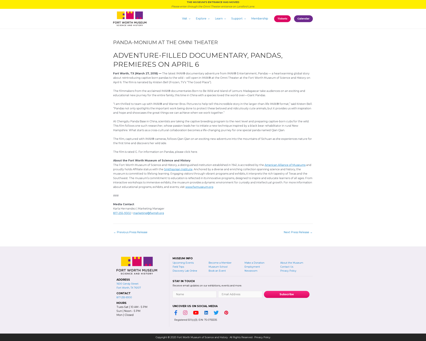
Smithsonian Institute (178, 169)
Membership (259, 18)
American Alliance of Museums (285, 165)
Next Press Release (298, 232)
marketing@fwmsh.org (148, 213)
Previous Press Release (130, 232)
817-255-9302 (122, 213)
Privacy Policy (262, 337)
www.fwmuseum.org (199, 187)
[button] (282, 18)
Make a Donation (254, 262)
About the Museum (291, 262)
